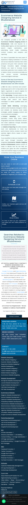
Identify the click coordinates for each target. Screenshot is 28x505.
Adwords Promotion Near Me (13, 253)
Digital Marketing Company (15, 6)
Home (2, 6)
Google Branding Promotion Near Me (16, 259)
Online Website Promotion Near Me (12, 246)
